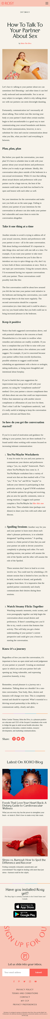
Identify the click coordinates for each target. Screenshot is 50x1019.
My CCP (25, 1001)
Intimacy (25, 12)
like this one (38, 503)
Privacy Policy (25, 990)
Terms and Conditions (25, 993)
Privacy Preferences (25, 1005)
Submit (38, 973)
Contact (25, 997)
